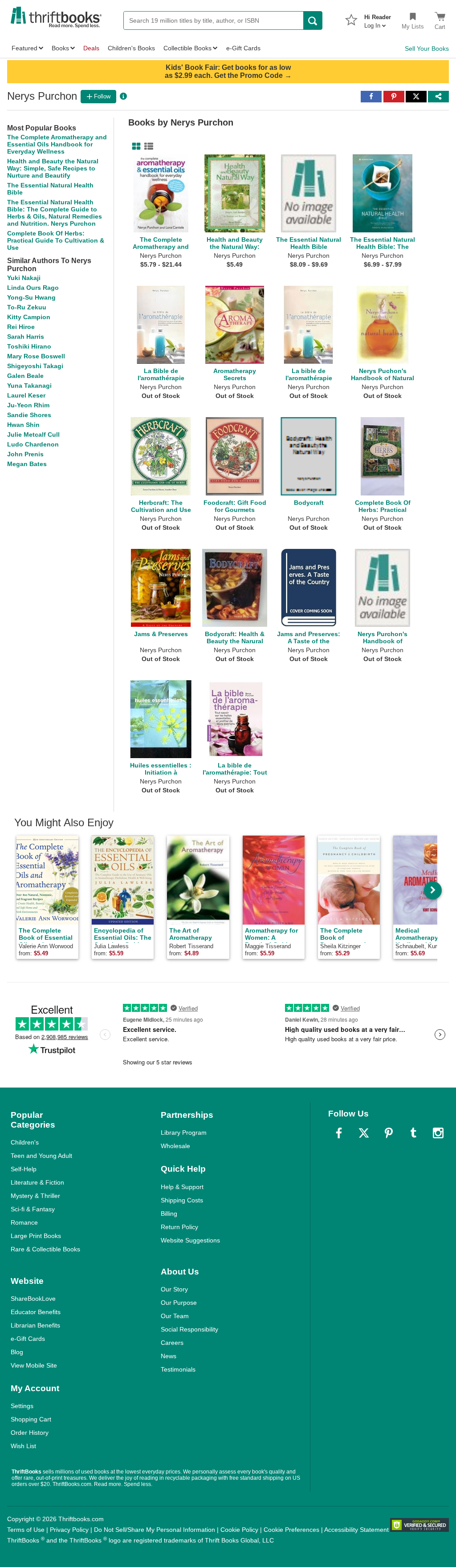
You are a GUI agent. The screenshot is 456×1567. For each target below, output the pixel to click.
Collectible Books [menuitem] (187, 48)
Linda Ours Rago (33, 287)
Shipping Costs (182, 1200)
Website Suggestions (190, 1240)
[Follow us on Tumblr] (413, 1133)
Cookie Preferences (291, 1529)
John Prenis (25, 454)
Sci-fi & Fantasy (33, 1209)
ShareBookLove (33, 1298)
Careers (172, 1342)
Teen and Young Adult (41, 1155)
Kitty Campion (28, 317)
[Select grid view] (134, 146)
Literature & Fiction (37, 1182)
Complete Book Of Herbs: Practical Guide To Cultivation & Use (55, 240)
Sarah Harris (25, 336)
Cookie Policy (239, 1529)
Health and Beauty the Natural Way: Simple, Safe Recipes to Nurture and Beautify (52, 168)
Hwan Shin (23, 424)
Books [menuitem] (60, 48)
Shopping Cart (31, 1419)
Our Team (175, 1315)
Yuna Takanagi (29, 385)
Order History (30, 1432)
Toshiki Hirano (29, 346)
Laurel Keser (26, 395)
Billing (169, 1213)
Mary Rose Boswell (36, 356)
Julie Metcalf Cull (33, 434)
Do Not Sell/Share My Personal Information (154, 1529)
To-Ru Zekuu (26, 307)
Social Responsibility (189, 1329)
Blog (17, 1352)
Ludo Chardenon (33, 444)
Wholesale (175, 1145)
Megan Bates (27, 463)
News (168, 1356)
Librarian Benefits (35, 1325)
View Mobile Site (34, 1365)
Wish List (23, 1445)
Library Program (184, 1132)
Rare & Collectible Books (45, 1249)
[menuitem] (377, 18)
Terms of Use (26, 1529)
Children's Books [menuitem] (131, 48)
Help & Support (182, 1186)
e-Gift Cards (28, 1338)
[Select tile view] (147, 146)
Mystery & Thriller (35, 1195)
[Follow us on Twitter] (364, 1133)
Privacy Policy (69, 1529)
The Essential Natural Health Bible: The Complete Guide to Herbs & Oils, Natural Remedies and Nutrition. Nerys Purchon (54, 213)
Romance (24, 1222)
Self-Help (24, 1169)
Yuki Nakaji (24, 277)
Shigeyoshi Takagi (35, 365)
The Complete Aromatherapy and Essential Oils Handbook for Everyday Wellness (57, 144)
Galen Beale (25, 375)
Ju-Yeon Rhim (28, 405)
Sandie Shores (29, 414)
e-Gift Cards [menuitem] (243, 48)
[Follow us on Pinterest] (388, 1133)
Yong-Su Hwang (31, 297)
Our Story (174, 1289)
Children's (25, 1142)
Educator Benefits (36, 1311)
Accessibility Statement (356, 1529)
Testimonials (178, 1369)
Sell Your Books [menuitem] (427, 48)
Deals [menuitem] (91, 48)
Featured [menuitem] (24, 48)
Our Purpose (179, 1302)
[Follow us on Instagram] (438, 1133)
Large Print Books (36, 1235)
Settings (22, 1405)
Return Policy (179, 1226)
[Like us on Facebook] (339, 1133)
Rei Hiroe (21, 326)
